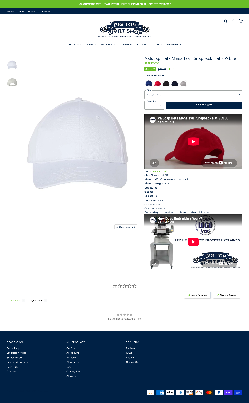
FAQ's (21, 11)
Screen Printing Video (18, 362)
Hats (140, 44)
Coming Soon (73, 371)
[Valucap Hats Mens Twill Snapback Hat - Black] (166, 86)
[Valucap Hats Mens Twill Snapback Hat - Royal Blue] (148, 86)
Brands (74, 44)
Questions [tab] (36, 300)
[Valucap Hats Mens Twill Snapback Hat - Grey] (183, 86)
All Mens (71, 357)
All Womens (72, 362)
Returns (31, 11)
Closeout (71, 376)
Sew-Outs (12, 366)
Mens (90, 44)
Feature (173, 44)
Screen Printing (15, 357)
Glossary (11, 371)
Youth (125, 44)
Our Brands (72, 348)
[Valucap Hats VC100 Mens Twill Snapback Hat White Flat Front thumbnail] (12, 64)
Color (155, 44)
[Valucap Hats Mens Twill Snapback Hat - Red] (157, 86)
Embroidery (13, 348)
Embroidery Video (16, 352)
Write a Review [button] (228, 295)
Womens (107, 44)
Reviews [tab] (15, 300)
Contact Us (45, 11)
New (68, 366)
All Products (72, 352)
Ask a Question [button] (199, 295)
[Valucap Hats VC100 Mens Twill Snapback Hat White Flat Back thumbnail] (12, 82)
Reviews (10, 11)
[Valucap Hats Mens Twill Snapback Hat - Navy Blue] (174, 86)
